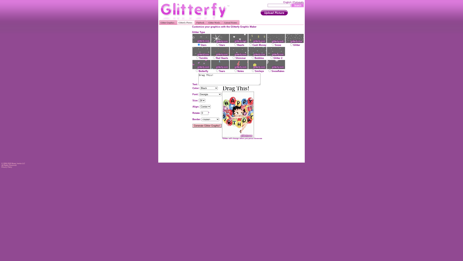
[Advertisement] (176, 79)
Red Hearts (222, 58)
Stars (203, 45)
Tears (222, 71)
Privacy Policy (6, 167)
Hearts (240, 45)
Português (298, 2)
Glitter (296, 45)
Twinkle (203, 58)
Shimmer (240, 58)
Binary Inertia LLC (18, 163)
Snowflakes (277, 71)
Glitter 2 (277, 58)
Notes (240, 71)
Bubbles (259, 58)
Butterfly (203, 71)
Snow (278, 45)
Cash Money (259, 45)
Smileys (259, 71)
